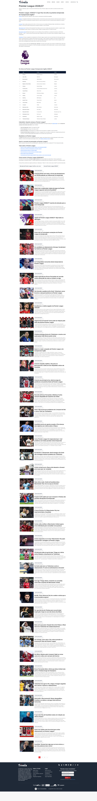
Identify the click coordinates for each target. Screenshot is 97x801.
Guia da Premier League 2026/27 (51, 166)
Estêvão (42, 138)
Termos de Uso (48, 770)
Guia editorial (35, 771)
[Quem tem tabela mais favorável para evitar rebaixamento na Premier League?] (27, 731)
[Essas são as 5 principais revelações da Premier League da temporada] (27, 234)
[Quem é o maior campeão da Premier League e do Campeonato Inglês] (27, 351)
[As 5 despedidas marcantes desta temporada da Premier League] (27, 263)
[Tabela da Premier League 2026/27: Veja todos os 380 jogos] (27, 219)
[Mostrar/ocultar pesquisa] (77, 2)
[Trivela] (23, 2)
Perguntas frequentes (37, 776)
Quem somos (35, 770)
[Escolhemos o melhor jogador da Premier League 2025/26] (27, 307)
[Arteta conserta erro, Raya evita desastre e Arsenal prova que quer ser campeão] (27, 469)
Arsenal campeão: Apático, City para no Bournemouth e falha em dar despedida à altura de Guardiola (49, 365)
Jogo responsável (48, 776)
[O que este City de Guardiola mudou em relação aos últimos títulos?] (27, 716)
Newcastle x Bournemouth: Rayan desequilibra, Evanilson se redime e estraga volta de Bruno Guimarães (48, 700)
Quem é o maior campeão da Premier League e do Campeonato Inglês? (34, 147)
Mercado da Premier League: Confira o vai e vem (30, 166)
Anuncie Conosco (48, 774)
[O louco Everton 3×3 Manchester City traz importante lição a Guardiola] (27, 512)
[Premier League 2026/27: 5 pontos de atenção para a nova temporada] (27, 204)
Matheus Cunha (47, 138)
